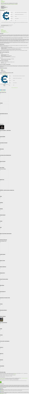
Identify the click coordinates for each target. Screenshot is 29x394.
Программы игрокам (3, 7)
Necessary (2, 388)
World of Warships (3, 266)
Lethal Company (2, 254)
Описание (2, 29)
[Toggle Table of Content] (0, 28)
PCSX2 (1, 221)
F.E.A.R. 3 (1, 347)
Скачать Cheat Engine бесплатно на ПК (4, 32)
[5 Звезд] (4, 84)
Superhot (1, 359)
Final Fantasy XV (2, 291)
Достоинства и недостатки (3, 30)
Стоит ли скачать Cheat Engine (4, 31)
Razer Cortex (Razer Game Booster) (5, 233)
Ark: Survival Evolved (3, 322)
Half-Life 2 (1, 353)
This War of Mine (2, 372)
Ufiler (1, 196)
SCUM (1, 328)
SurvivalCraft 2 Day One (4, 113)
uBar (1, 227)
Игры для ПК (2, 6)
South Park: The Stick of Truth (5, 297)
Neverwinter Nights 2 (3, 310)
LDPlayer (1, 202)
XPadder (1, 208)
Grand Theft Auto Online (4, 279)
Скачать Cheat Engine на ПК (14, 87)
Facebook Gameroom (3, 239)
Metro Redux (2, 285)
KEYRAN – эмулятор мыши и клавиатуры (7, 190)
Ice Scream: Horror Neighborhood (5, 155)
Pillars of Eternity (3, 316)
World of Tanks (2, 260)
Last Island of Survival (3, 142)
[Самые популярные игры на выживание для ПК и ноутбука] (3, 2)
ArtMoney (2, 69)
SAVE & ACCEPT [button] (2, 393)
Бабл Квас (1, 124)
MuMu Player (2, 179)
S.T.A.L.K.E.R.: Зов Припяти (4, 341)
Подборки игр (2, 8)
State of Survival (2, 161)
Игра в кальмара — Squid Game (5, 130)
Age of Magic (2, 167)
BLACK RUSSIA (2, 136)
